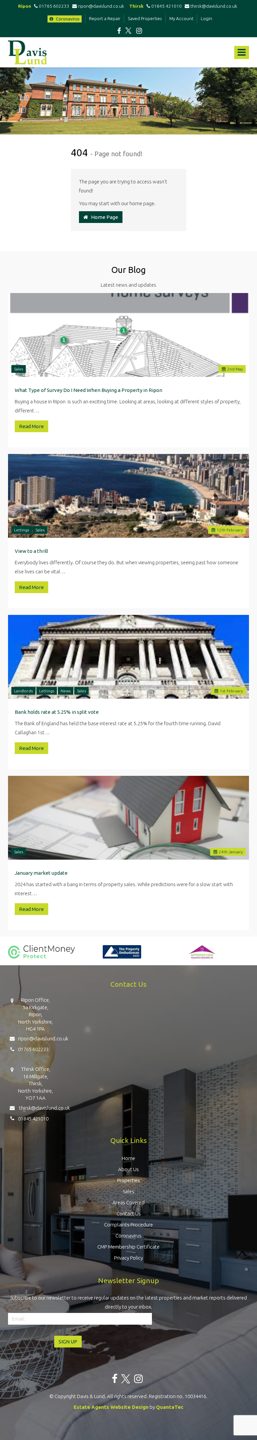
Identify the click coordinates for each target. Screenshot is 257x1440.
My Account (181, 18)
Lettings (21, 530)
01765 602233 (53, 6)
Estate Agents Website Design (111, 1407)
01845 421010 (166, 6)
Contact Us (128, 1213)
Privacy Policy (128, 1258)
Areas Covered (128, 1202)
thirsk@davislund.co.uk (214, 6)
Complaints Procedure (128, 1224)
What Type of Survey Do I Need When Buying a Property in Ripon (88, 390)
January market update (41, 873)
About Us (128, 1169)
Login (206, 18)
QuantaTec (169, 1407)
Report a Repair (104, 18)
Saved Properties (145, 18)
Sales (18, 369)
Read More (31, 426)
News (66, 691)
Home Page (103, 217)
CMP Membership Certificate (128, 1247)
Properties (128, 1180)
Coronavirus (67, 18)
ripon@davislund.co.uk (102, 6)
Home (128, 1158)
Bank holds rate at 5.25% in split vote (57, 712)
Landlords (23, 691)
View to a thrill (31, 551)
